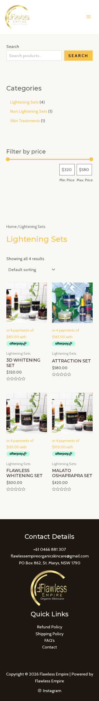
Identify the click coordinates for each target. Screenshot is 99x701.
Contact (49, 646)
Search (12, 46)
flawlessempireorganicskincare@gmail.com (50, 555)
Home (11, 226)
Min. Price (66, 180)
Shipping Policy (49, 633)
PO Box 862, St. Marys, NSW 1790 (49, 562)
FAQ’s (49, 640)
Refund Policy (49, 626)
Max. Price (85, 180)
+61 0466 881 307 (49, 549)
